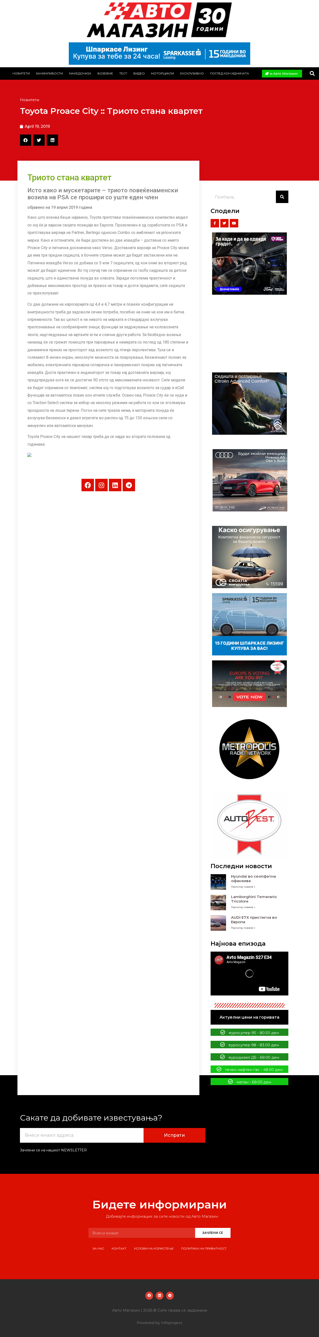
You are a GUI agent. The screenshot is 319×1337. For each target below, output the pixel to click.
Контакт (119, 1248)
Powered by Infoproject (159, 1322)
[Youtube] (234, 223)
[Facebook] (87, 485)
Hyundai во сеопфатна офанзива (253, 878)
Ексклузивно (192, 73)
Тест (123, 73)
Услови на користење (154, 1248)
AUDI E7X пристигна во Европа (254, 919)
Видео (139, 73)
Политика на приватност (204, 1248)
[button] (312, 73)
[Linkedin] (115, 485)
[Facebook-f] (215, 223)
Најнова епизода (238, 943)
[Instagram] (101, 485)
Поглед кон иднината (229, 73)
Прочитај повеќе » (243, 886)
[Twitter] (224, 223)
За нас (98, 1248)
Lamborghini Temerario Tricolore (254, 899)
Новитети (21, 73)
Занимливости (49, 73)
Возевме (105, 73)
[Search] (282, 197)
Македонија (80, 73)
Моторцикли (162, 73)
